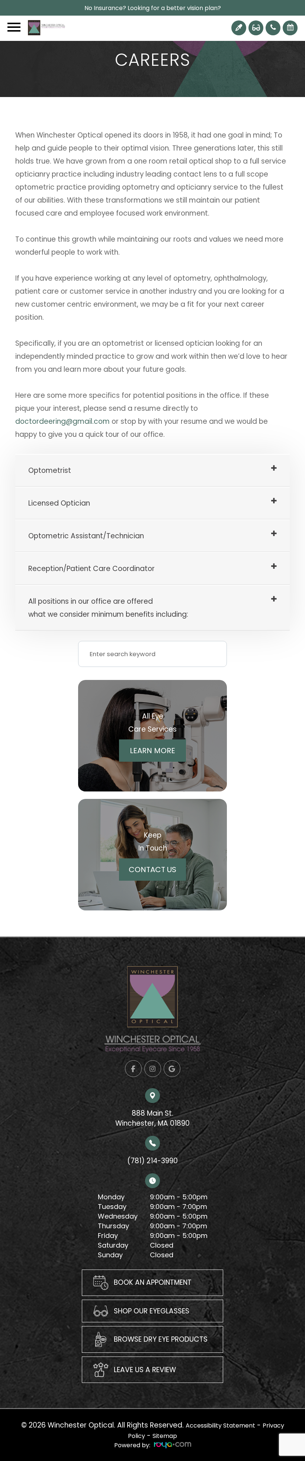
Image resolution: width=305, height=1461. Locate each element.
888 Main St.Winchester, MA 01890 (152, 1118)
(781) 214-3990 (152, 1161)
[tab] (152, 471)
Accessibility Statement (220, 1425)
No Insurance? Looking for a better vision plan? (152, 8)
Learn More (152, 750)
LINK (88, 1275)
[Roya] (172, 1445)
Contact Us (152, 869)
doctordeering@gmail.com (62, 421)
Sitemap (164, 1436)
